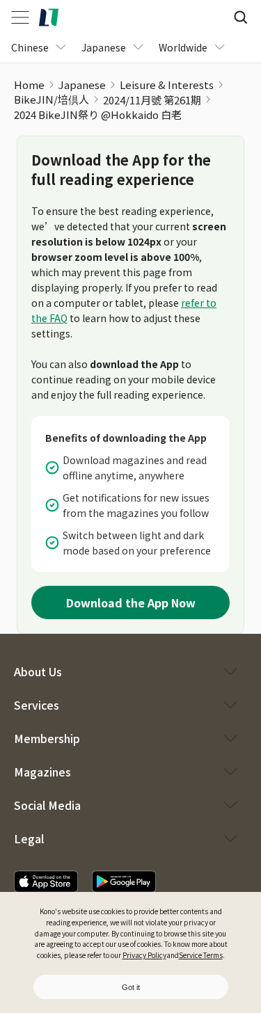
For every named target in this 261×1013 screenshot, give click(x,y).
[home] (49, 17)
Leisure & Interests (167, 84)
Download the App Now (131, 602)
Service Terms (201, 955)
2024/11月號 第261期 (152, 100)
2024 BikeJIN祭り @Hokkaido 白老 (98, 114)
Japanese (82, 84)
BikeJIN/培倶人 (51, 99)
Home (29, 84)
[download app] (46, 881)
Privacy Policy (144, 955)
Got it (131, 987)
